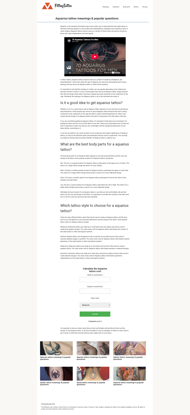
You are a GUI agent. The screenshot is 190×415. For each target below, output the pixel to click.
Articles (136, 7)
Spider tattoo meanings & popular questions (54, 383)
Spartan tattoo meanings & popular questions (92, 358)
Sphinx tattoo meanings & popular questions (128, 358)
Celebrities (116, 7)
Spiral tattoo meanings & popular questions (91, 383)
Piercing (144, 7)
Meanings (106, 7)
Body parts (126, 7)
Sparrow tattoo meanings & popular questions (55, 358)
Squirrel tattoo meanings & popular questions (128, 383)
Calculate (95, 314)
